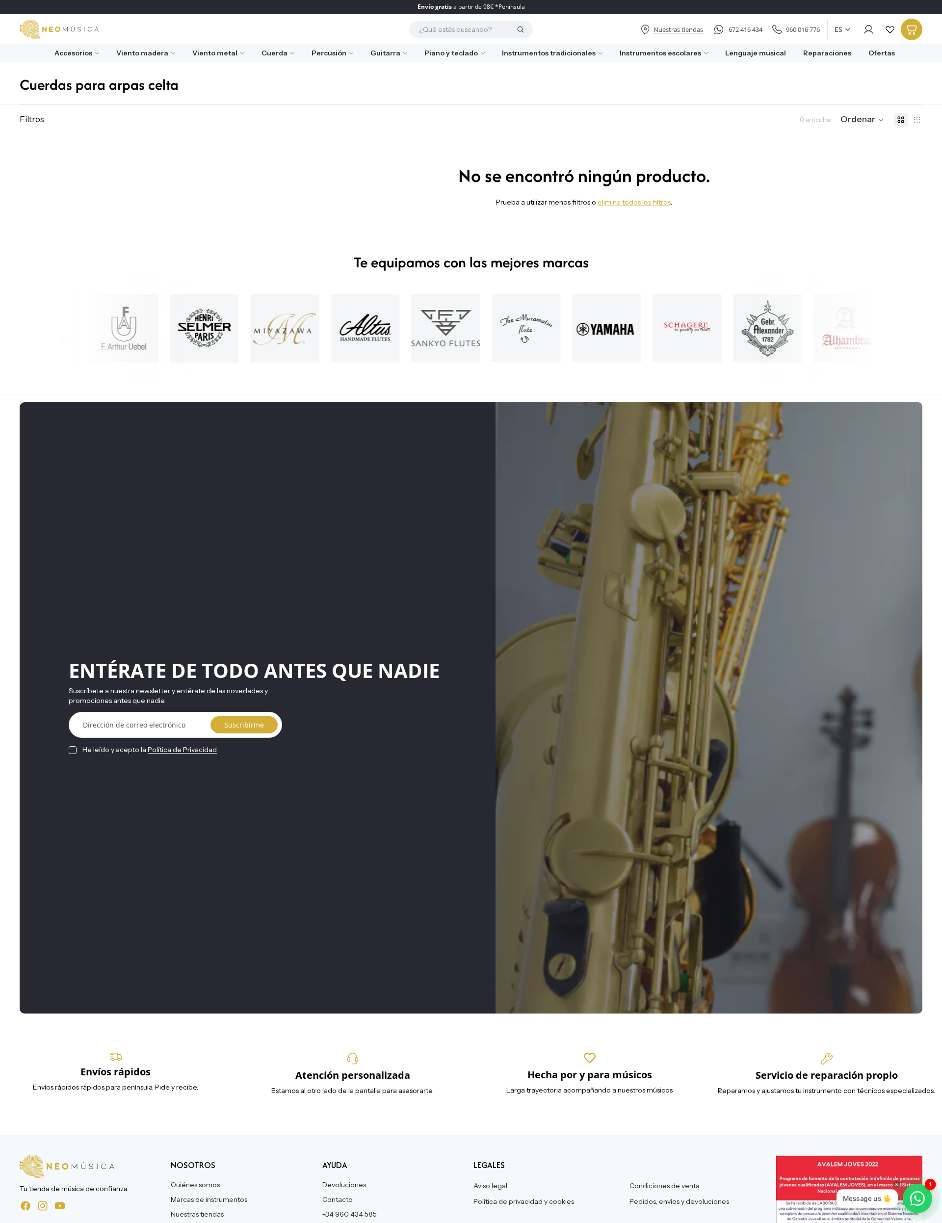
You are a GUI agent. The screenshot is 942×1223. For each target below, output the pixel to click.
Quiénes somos (195, 1184)
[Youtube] (60, 1205)
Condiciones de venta (664, 1185)
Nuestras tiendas (197, 1213)
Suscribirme (244, 724)
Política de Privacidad (182, 749)
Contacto (337, 1199)
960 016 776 (803, 29)
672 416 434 (745, 29)
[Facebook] (25, 1205)
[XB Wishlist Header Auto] (890, 29)
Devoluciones (344, 1184)
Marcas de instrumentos (209, 1199)
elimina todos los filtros (634, 202)
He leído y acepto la (149, 749)
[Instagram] (43, 1205)
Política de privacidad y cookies (523, 1201)
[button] (862, 119)
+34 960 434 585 (349, 1213)
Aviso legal (490, 1185)
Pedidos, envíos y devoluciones (679, 1201)
